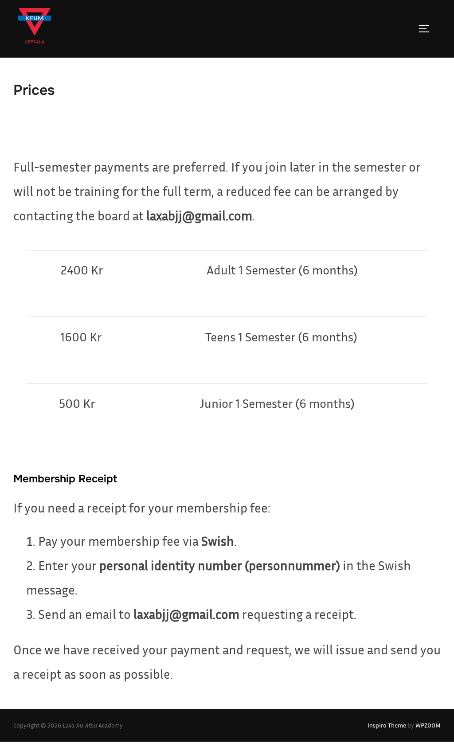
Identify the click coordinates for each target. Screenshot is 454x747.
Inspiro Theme (387, 725)
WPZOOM (428, 725)
